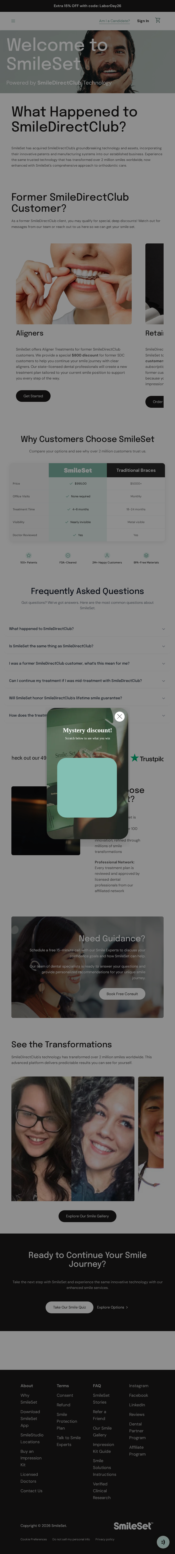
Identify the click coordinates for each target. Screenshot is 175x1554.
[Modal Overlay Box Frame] (87, 777)
